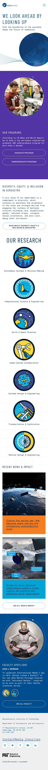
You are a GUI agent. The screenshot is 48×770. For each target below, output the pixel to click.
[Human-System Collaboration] (6, 693)
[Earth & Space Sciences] (14, 693)
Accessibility (23, 762)
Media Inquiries (27, 739)
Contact (8, 739)
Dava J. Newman (10, 669)
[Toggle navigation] (44, 5)
